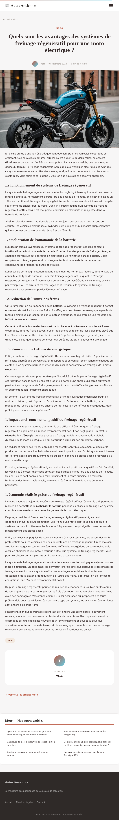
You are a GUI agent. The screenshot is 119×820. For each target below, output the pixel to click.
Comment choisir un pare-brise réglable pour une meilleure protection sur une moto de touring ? (87, 743)
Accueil (6, 19)
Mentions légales (24, 802)
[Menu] (111, 5)
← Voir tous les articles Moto (21, 694)
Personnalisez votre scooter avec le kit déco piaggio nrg (85, 733)
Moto (15, 19)
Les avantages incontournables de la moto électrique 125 (84, 753)
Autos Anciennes (20, 6)
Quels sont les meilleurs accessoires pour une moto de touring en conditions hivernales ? (29, 733)
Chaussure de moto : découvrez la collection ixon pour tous (31, 743)
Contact (41, 802)
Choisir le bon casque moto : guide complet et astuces (29, 753)
